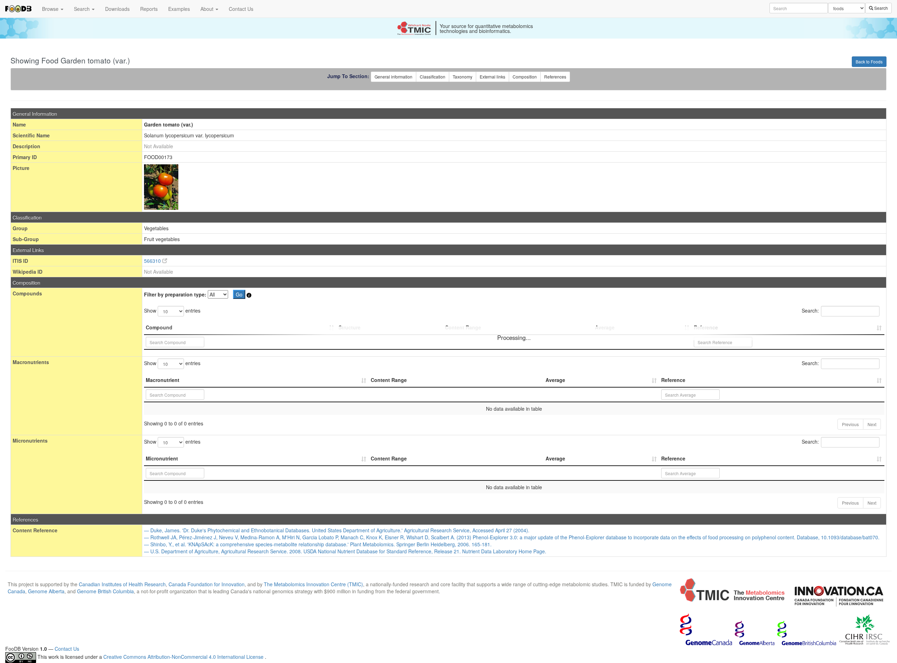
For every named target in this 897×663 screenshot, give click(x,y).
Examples (179, 8)
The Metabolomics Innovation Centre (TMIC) (313, 584)
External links (492, 77)
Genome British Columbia (105, 591)
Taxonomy (462, 77)
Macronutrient (162, 379)
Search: (810, 310)
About (207, 8)
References (555, 77)
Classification (432, 77)
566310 (153, 260)
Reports (149, 8)
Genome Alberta (46, 591)
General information (393, 77)
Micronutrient (162, 458)
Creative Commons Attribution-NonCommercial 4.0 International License (184, 656)
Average (555, 379)
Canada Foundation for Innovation (207, 584)
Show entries (172, 310)
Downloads (117, 8)
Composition (525, 77)
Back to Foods (869, 61)
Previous (850, 424)
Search (82, 8)
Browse (51, 8)
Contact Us (241, 8)
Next (872, 424)
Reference (673, 379)
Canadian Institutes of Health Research (122, 584)
